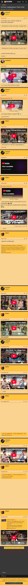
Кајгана (4, 576)
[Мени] (2, 1)
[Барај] (26, 1)
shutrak (4, 9)
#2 (26, 66)
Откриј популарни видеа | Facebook (11, 245)
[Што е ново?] (23, 1)
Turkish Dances (11, 520)
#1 (26, 18)
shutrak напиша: (6, 186)
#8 (26, 293)
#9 (26, 319)
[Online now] (4, 63)
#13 (26, 445)
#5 (26, 157)
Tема (22, 201)
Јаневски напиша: (6, 98)
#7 (26, 238)
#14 (26, 471)
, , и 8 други (12, 85)
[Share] (24, 18)
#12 (26, 401)
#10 (26, 346)
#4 (26, 126)
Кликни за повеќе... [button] (14, 111)
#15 (26, 516)
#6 (26, 183)
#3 (26, 95)
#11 (26, 372)
